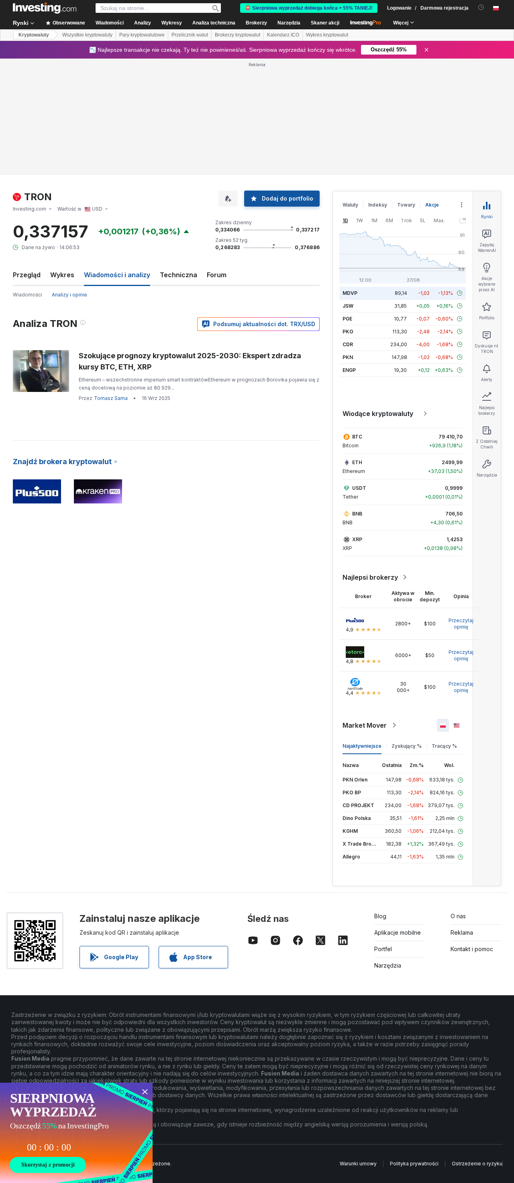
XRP (357, 539)
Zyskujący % (407, 746)
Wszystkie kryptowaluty (87, 35)
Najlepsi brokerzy (370, 577)
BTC (357, 437)
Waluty (350, 205)
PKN (348, 357)
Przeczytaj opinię (461, 623)
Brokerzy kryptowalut (237, 35)
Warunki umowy (358, 1164)
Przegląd (27, 275)
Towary (406, 205)
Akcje (432, 205)
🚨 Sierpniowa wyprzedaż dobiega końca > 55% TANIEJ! (309, 8)
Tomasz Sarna (111, 398)
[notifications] (481, 7)
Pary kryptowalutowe (142, 35)
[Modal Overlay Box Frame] (76, 1133)
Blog (380, 916)
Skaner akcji (325, 23)
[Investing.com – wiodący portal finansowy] (44, 8)
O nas (458, 916)
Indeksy (377, 205)
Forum (216, 275)
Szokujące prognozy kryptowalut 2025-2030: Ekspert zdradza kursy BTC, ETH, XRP (190, 361)
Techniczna (178, 275)
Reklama (462, 932)
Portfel (383, 949)
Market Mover (365, 725)
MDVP (350, 293)
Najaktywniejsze (362, 746)
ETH (357, 462)
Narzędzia (387, 965)
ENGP (349, 370)
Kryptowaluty (33, 35)
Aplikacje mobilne (397, 932)
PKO (348, 332)
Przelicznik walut (189, 35)
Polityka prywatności (414, 1164)
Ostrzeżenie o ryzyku (477, 1164)
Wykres (62, 275)
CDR (348, 344)
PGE (347, 319)
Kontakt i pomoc (472, 949)
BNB (357, 514)
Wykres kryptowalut (327, 35)
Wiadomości (27, 295)
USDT (359, 488)
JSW (348, 306)
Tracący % (444, 746)
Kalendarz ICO (283, 35)
